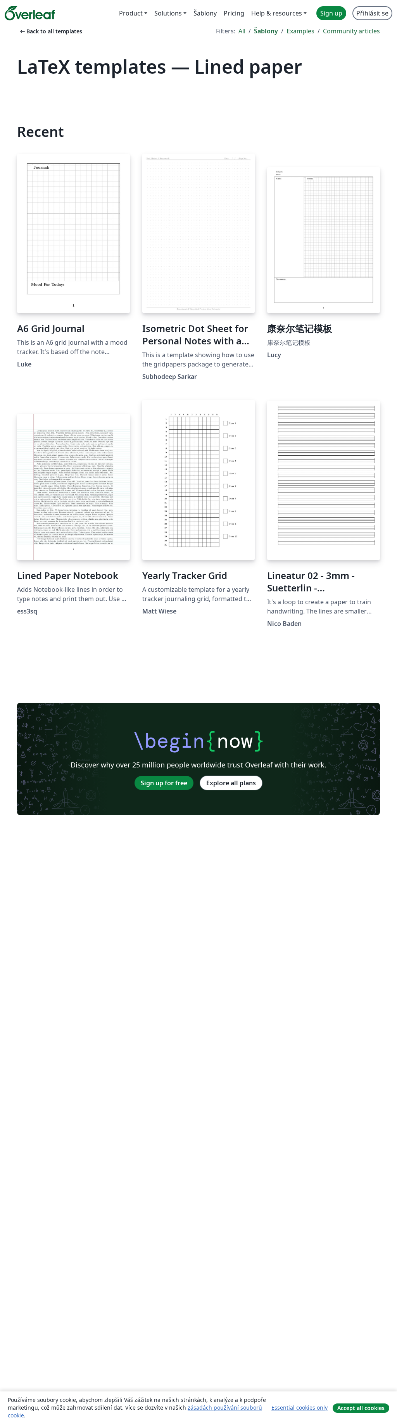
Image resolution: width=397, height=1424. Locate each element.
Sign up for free (164, 783)
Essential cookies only (299, 1407)
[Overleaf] (30, 13)
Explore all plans (231, 783)
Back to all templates (50, 31)
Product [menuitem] (131, 13)
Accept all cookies (361, 1408)
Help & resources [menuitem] (276, 13)
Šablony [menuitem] (205, 13)
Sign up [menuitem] (331, 13)
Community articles (351, 31)
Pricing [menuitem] (234, 13)
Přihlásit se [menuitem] (372, 13)
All (241, 31)
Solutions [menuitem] (168, 13)
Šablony (266, 31)
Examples (300, 31)
